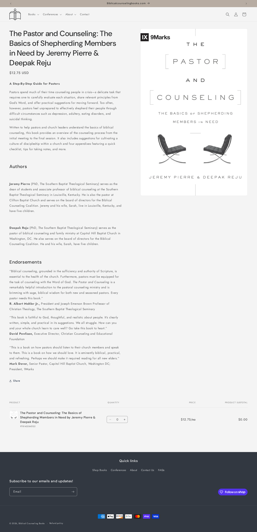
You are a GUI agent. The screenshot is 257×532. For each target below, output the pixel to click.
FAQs (161, 470)
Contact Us (147, 470)
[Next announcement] (246, 3)
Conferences (118, 470)
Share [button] (16, 381)
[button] (33, 14)
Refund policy (56, 523)
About (133, 470)
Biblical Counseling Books (32, 523)
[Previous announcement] (11, 3)
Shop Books (99, 470)
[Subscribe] (73, 491)
